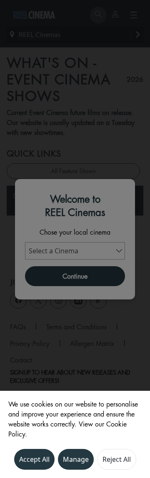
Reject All (116, 459)
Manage (76, 459)
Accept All (34, 459)
